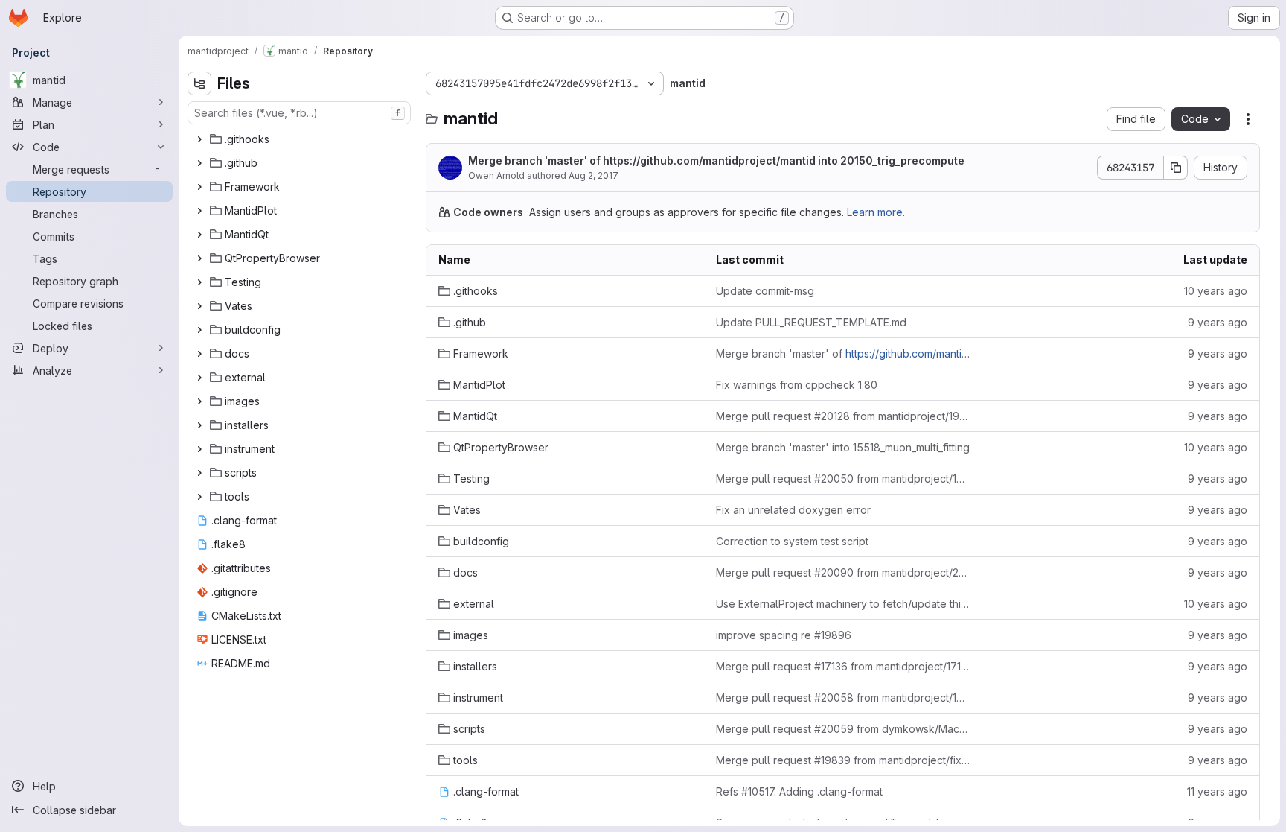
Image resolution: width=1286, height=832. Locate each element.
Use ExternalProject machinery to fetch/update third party (843, 603)
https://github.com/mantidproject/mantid (709, 160)
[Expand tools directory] (199, 497)
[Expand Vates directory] (199, 306)
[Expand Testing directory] (199, 282)
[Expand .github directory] (199, 163)
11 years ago (1217, 791)
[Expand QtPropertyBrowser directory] (199, 258)
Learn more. (876, 212)
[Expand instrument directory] (199, 449)
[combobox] (299, 112)
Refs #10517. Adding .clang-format (799, 791)
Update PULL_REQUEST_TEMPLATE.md (811, 322)
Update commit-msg (765, 291)
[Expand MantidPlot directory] (199, 211)
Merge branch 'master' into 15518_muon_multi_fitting (843, 447)
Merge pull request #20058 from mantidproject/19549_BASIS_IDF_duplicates (843, 697)
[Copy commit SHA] (1176, 168)
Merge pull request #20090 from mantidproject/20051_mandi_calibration (843, 572)
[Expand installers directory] (199, 425)
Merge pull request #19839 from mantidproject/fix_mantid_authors (843, 760)
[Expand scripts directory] (199, 473)
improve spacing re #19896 (783, 635)
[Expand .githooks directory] (199, 139)
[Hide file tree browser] (199, 83)
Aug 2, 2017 (593, 175)
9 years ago (1217, 322)
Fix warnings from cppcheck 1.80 (796, 384)
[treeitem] (301, 139)
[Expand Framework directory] (199, 187)
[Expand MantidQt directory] (199, 235)
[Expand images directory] (199, 401)
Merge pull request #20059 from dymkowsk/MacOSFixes (843, 729)
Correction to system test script (792, 541)
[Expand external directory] (199, 378)
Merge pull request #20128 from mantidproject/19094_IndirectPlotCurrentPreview (843, 416)
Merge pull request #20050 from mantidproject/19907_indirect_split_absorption (843, 478)
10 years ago (1215, 291)
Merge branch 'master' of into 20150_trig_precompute (716, 160)
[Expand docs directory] (199, 354)
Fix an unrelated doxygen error (793, 510)
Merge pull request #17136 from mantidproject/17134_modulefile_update (843, 666)
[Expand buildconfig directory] (199, 330)
